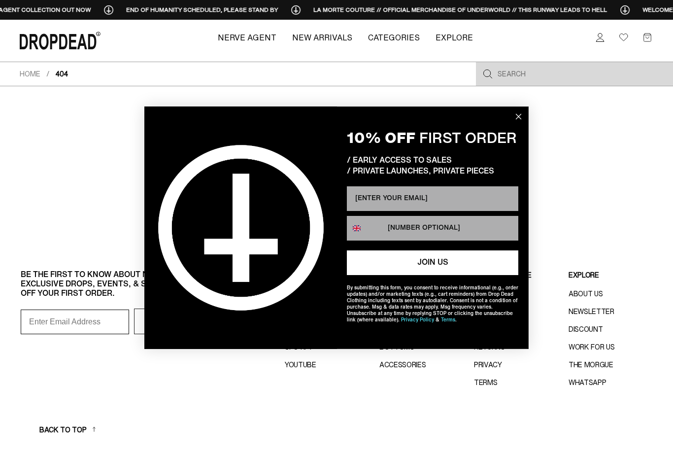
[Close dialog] (518, 116)
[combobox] (365, 228)
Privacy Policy (417, 320)
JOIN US (432, 263)
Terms (448, 320)
